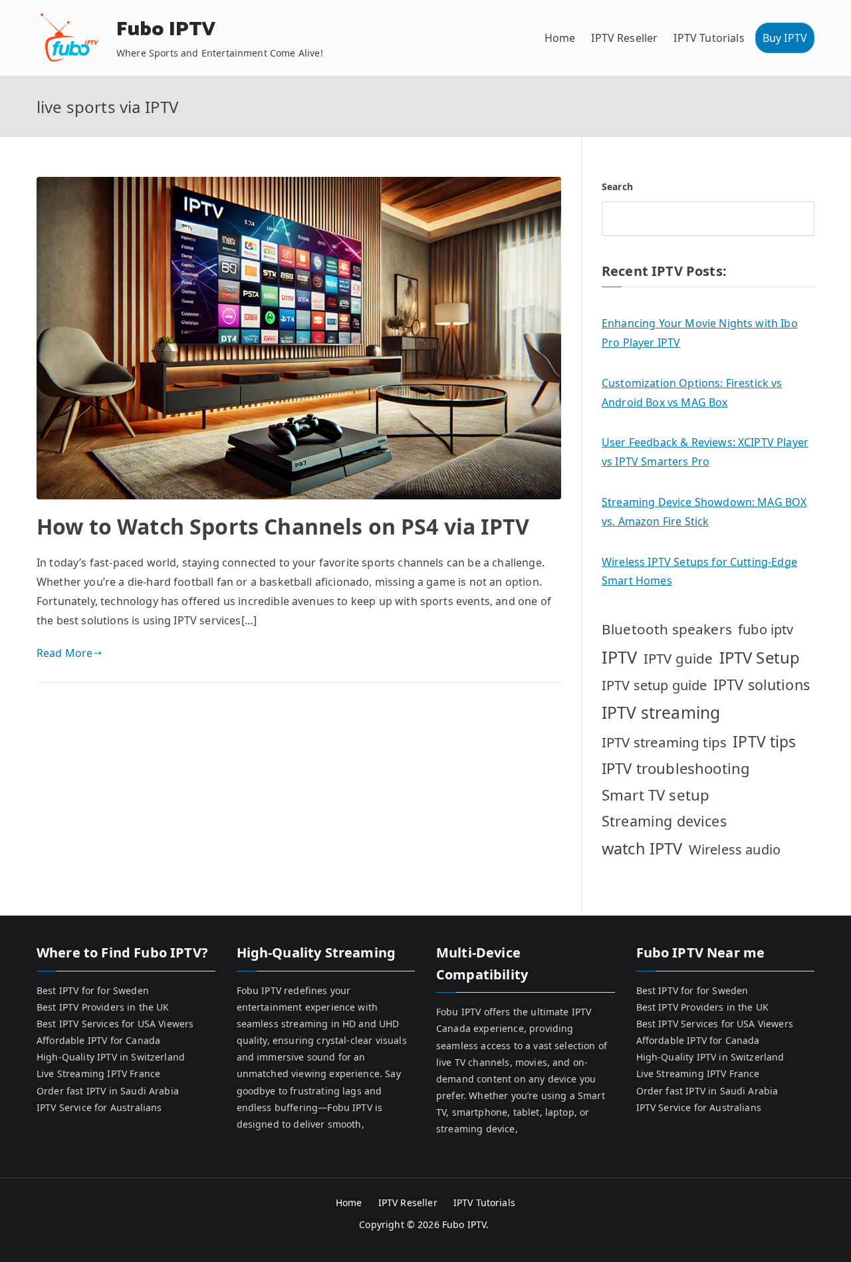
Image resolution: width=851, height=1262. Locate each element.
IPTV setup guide (654, 685)
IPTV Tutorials (708, 38)
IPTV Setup (759, 657)
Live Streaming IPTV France (98, 1073)
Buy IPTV (785, 38)
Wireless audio (735, 849)
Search (617, 186)
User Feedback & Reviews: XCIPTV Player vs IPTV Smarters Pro (705, 452)
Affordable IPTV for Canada (98, 1040)
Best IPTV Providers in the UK (103, 1007)
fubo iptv (765, 629)
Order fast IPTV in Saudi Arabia (108, 1090)
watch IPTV (642, 848)
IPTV (620, 657)
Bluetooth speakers (667, 629)
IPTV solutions (761, 684)
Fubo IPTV (165, 29)
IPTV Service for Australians (99, 1107)
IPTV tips (764, 741)
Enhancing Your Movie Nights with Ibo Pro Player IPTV (700, 333)
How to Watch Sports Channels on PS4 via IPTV (283, 526)
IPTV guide (678, 658)
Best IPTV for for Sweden (93, 990)
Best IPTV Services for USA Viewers (115, 1023)
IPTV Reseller (624, 38)
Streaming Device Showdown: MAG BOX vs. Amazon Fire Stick (704, 512)
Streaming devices (664, 820)
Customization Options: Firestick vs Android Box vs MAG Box (692, 393)
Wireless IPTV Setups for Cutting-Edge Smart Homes (699, 571)
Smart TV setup (655, 795)
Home (560, 38)
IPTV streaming (661, 712)
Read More (64, 653)
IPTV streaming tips (664, 742)
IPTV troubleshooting (676, 768)
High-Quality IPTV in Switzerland (111, 1057)
